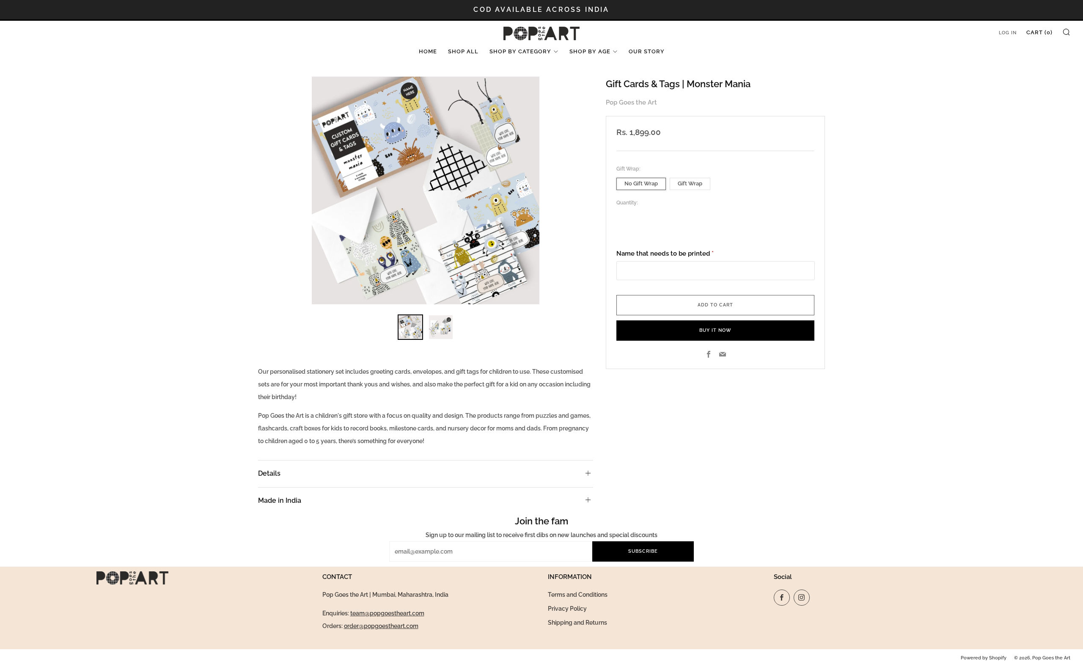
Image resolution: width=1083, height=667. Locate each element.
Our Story (647, 51)
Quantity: (627, 202)
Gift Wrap (690, 183)
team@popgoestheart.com (387, 613)
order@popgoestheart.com (381, 626)
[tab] (410, 327)
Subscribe (643, 551)
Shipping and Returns (577, 622)
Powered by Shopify (983, 658)
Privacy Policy (567, 608)
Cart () (1039, 32)
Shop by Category (520, 51)
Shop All (463, 51)
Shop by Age (589, 51)
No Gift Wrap (641, 183)
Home (428, 51)
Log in (1008, 33)
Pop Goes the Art (631, 102)
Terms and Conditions (577, 594)
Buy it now (715, 330)
